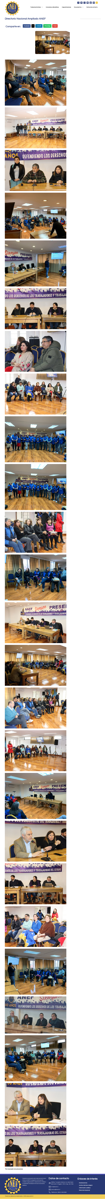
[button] (97, 3)
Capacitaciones (66, 7)
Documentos (77, 7)
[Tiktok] (99, 1196)
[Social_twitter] (81, 3)
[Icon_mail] (91, 3)
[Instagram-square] (97, 1196)
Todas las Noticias (35, 7)
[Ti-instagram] (84, 3)
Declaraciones (83, 1182)
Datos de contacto (92, 7)
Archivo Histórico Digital (85, 1185)
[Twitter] (95, 1196)
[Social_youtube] (88, 3)
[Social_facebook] (78, 3)
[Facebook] (92, 1196)
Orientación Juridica (84, 1187)
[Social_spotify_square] (94, 3)
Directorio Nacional (84, 1190)
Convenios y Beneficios (52, 7)
